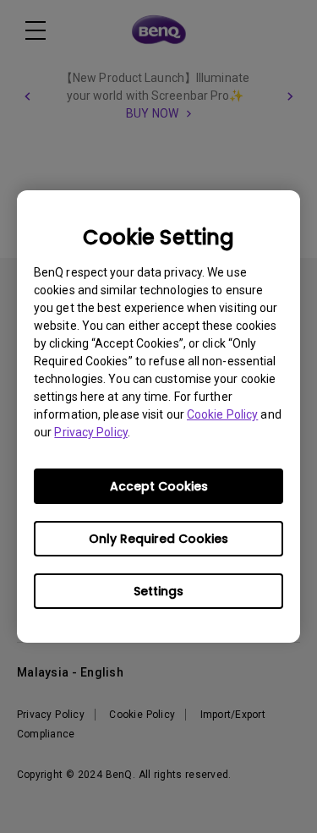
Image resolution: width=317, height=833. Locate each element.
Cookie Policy (222, 414)
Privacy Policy (90, 432)
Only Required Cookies (158, 538)
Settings (158, 591)
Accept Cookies (159, 486)
